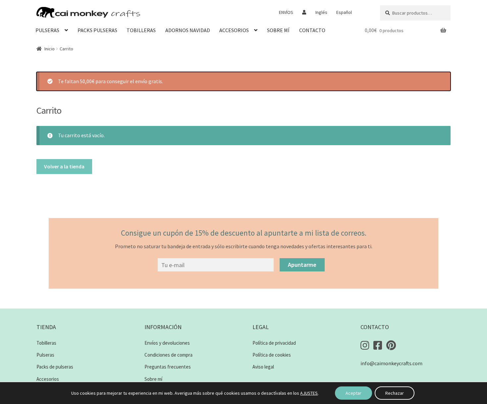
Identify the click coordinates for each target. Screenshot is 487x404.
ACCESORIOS (234, 30)
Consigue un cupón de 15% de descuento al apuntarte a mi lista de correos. (243, 233)
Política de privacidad (274, 343)
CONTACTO (312, 30)
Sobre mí (153, 379)
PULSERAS (47, 30)
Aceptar (353, 393)
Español (344, 12)
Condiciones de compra (168, 355)
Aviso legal (263, 367)
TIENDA (46, 327)
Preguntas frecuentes (167, 367)
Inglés (321, 12)
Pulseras (45, 355)
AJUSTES (309, 393)
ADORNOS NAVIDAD (187, 30)
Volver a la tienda (64, 166)
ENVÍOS (286, 12)
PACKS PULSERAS (97, 30)
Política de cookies (271, 355)
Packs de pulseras (54, 367)
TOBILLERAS (141, 30)
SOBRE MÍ (278, 30)
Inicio (49, 49)
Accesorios (47, 379)
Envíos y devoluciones (167, 343)
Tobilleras (46, 343)
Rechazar (394, 393)
